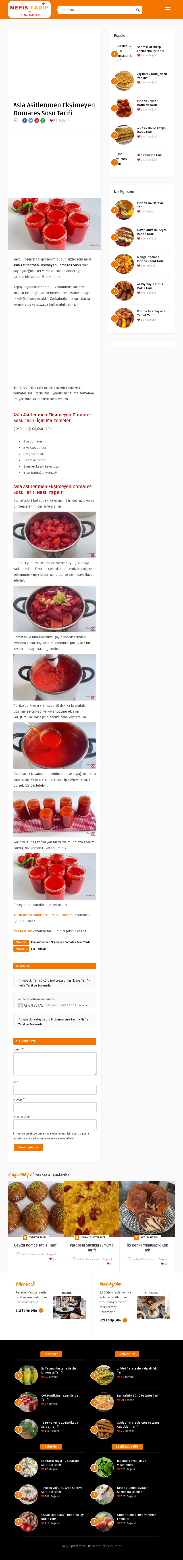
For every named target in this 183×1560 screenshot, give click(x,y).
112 (47, 1431)
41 (122, 1377)
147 (143, 320)
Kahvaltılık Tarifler (93, 1237)
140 (143, 238)
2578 (143, 159)
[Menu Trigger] (168, 9)
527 (123, 1496)
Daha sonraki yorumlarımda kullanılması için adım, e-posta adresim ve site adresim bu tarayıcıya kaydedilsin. (51, 1136)
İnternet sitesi (21, 1116)
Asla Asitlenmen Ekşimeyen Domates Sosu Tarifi (60, 942)
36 (55, 121)
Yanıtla (83, 1005)
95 (142, 211)
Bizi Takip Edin (26, 1310)
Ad (15, 1082)
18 (166, 1264)
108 (47, 1496)
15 (54, 1259)
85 (46, 1377)
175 (143, 292)
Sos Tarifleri (38, 948)
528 (122, 1469)
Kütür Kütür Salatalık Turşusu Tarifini (43, 915)
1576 (143, 109)
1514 (143, 136)
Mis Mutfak (22, 931)
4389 (143, 82)
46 (46, 1469)
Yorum (18, 1049)
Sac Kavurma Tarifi (150, 155)
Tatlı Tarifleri (37, 1237)
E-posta (19, 1099)
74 (122, 1431)
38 (122, 1400)
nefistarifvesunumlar (32, 1254)
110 (47, 1523)
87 (46, 1404)
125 (143, 265)
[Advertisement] (54, 61)
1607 (143, 55)
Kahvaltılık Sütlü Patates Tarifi (138, 1395)
